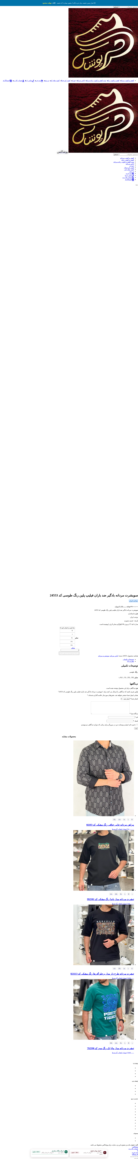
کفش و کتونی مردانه (127, 80)
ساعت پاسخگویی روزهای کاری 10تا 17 (122, 1071)
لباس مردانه (81, 80)
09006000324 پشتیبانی (127, 1073)
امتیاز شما (134, 699)
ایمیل (135, 721)
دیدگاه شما (134, 713)
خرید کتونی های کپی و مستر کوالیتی (123, 1114)
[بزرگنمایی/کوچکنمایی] (137, 1156)
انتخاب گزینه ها (117, 829)
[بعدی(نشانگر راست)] (135, 1158)
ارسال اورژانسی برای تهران (125, 1076)
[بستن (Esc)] (131, 1156)
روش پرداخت (130, 1091)
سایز (76, 638)
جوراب (73, 80)
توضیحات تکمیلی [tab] (128, 659)
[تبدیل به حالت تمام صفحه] (135, 1156)
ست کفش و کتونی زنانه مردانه (96, 80)
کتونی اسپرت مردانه (128, 1103)
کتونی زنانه (130, 1106)
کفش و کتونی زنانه (113, 80)
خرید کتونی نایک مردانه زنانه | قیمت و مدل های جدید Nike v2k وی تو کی (112, 1141)
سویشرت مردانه (103, 656)
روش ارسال (130, 1088)
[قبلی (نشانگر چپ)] (137, 1158)
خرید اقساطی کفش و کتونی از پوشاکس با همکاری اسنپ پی (116, 1120)
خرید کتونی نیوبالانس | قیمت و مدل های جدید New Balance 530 (115, 1138)
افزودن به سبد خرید (69, 653)
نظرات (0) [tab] (130, 661)
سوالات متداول (129, 1094)
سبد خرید (131, 1126)
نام (136, 717)
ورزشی (46, 80)
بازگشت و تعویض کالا (127, 1085)
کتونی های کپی (55, 80)
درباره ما (131, 1129)
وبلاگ (132, 1123)
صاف (73, 648)
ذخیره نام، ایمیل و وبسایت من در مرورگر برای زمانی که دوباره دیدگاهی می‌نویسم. (108, 725)
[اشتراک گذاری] (133, 1156)
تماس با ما (131, 1068)
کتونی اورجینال (65, 80)
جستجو (116, 7)
